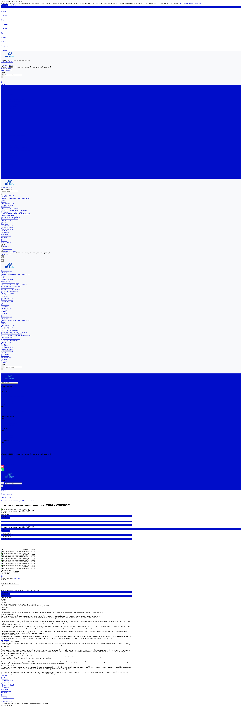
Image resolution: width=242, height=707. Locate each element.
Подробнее (13, 5)
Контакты (4, 127)
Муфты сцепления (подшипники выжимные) (16, 150)
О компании (5, 122)
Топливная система (7, 103)
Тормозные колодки (7, 108)
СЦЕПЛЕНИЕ (5, 96)
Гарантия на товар (7, 116)
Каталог (3, 677)
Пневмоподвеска (7, 94)
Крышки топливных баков (9, 106)
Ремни (3, 91)
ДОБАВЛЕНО (5, 518)
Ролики (3, 93)
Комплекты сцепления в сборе (11, 101)
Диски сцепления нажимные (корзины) (14, 99)
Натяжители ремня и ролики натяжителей (15, 89)
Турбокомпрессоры (7, 140)
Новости (4, 125)
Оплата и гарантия (7, 113)
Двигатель (4, 88)
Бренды (3, 159)
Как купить (4, 161)
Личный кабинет (6, 459)
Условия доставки (7, 115)
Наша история (6, 123)
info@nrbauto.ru (6, 69)
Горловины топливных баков (10, 105)
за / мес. (17, 578)
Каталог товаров (6, 132)
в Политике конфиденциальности (191, 3)
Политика (4, 118)
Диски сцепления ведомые (10, 98)
